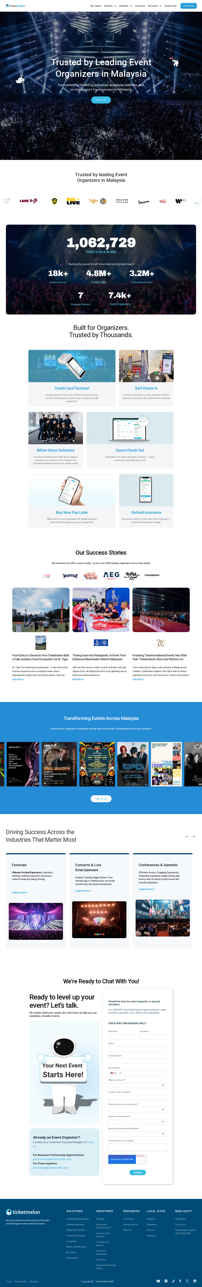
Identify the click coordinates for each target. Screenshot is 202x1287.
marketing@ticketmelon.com (50, 1167)
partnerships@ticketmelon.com (52, 1159)
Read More (18, 679)
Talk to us (101, 798)
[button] (110, 5)
